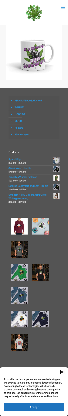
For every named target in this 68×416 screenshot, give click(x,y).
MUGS (18, 121)
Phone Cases (22, 134)
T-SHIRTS (20, 107)
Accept (34, 407)
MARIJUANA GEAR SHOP (28, 100)
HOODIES (20, 114)
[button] (62, 372)
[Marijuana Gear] (34, 12)
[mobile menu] (63, 7)
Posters (19, 127)
